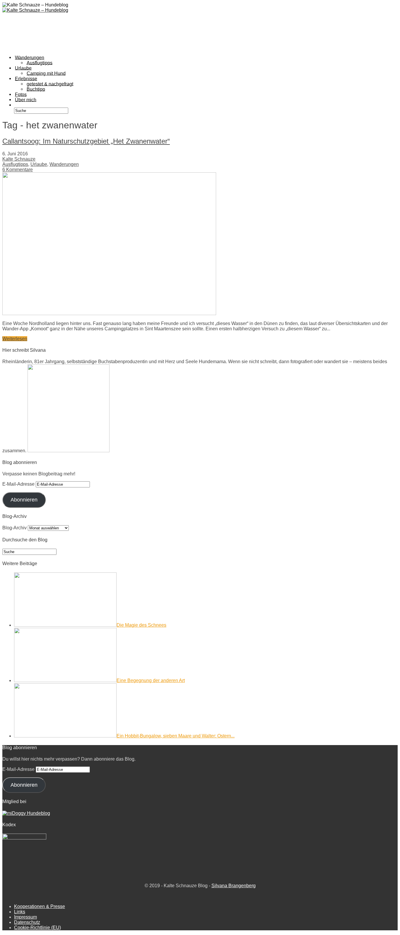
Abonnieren (24, 500)
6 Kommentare (17, 169)
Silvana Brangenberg (233, 885)
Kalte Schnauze (18, 159)
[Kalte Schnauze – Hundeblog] (35, 10)
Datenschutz (27, 922)
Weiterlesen (14, 338)
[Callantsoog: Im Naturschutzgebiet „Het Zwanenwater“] (109, 313)
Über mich (25, 99)
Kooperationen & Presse (39, 906)
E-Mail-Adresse (19, 484)
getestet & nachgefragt (50, 83)
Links (19, 911)
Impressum (25, 916)
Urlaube (38, 164)
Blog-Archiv (14, 527)
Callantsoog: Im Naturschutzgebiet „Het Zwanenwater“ (86, 141)
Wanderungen (64, 164)
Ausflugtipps (15, 164)
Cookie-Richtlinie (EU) (37, 927)
